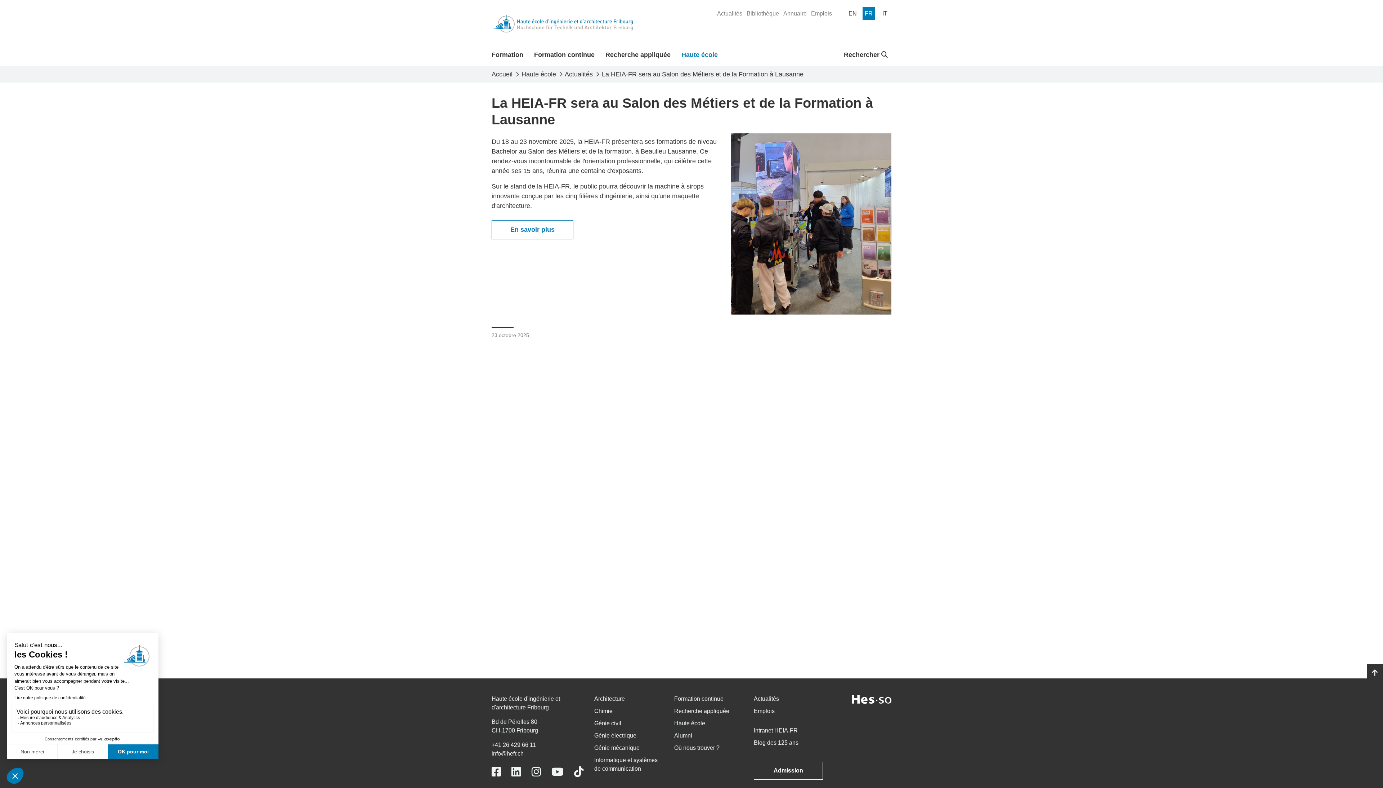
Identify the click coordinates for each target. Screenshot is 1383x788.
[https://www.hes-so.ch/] (871, 699)
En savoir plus (532, 229)
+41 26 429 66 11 (514, 745)
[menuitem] (729, 13)
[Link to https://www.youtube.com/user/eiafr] (557, 772)
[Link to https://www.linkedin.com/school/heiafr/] (516, 772)
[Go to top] (1375, 673)
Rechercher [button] (862, 54)
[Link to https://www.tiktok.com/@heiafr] (578, 772)
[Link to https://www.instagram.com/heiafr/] (536, 772)
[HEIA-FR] (563, 23)
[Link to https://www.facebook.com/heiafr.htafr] (496, 772)
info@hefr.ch (508, 754)
